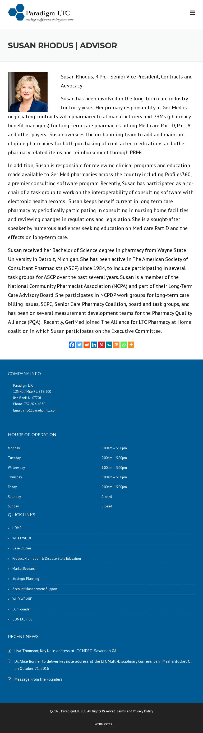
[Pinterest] (101, 345)
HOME (16, 528)
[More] (131, 345)
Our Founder (21, 609)
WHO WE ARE (22, 599)
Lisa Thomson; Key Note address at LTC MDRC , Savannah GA (66, 650)
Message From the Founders (38, 679)
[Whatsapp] (124, 345)
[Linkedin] (94, 345)
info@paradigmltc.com (40, 410)
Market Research (24, 568)
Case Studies (21, 548)
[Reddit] (87, 345)
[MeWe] (109, 345)
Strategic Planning (25, 578)
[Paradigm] (41, 12)
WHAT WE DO (22, 538)
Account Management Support (34, 589)
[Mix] (116, 345)
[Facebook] (72, 345)
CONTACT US (22, 619)
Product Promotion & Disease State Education (46, 558)
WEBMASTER (103, 724)
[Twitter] (79, 345)
